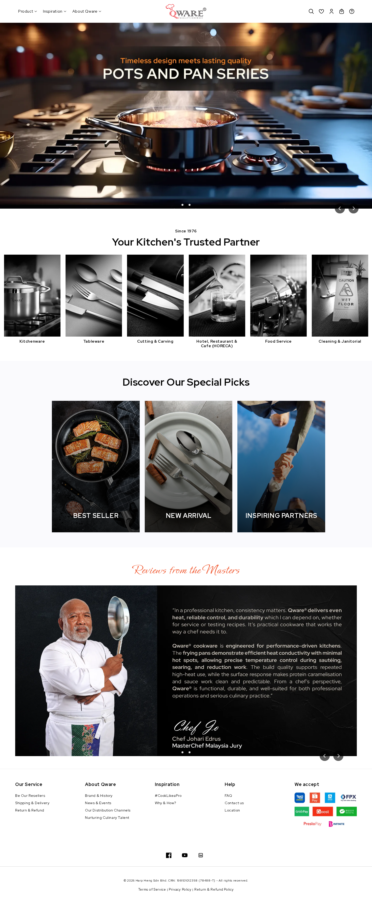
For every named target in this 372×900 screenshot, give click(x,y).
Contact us (234, 803)
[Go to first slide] (353, 208)
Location (232, 810)
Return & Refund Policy (214, 889)
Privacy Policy (180, 889)
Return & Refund (29, 810)
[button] (311, 11)
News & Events (98, 803)
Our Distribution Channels (108, 810)
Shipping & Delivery (32, 803)
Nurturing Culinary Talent (107, 817)
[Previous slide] (340, 208)
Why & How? (165, 803)
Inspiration (53, 11)
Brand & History (99, 795)
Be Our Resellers (30, 795)
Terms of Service (152, 889)
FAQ (228, 795)
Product (25, 11)
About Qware (85, 11)
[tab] (182, 205)
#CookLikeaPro (168, 795)
